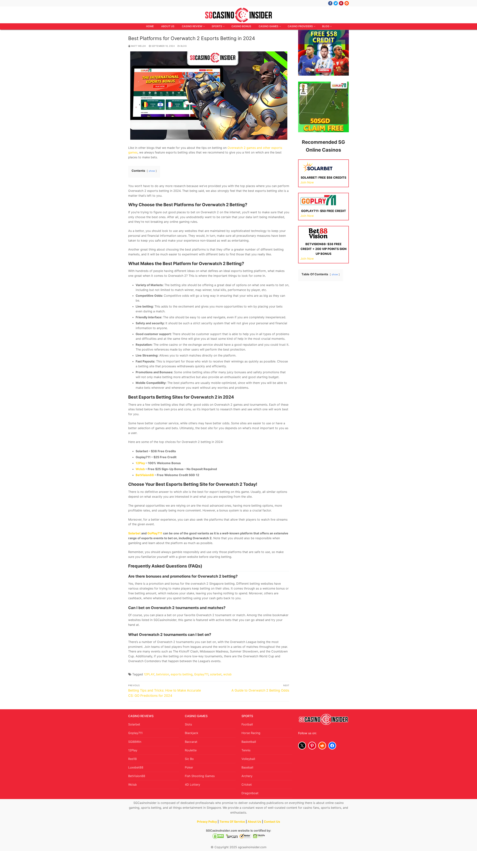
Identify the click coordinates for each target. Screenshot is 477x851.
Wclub (132, 784)
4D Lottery (192, 784)
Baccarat (191, 742)
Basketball (248, 742)
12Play (132, 750)
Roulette (191, 750)
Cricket (246, 784)
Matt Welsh (138, 46)
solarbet (216, 674)
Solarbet (134, 724)
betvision (162, 674)
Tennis (245, 750)
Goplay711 (201, 674)
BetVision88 (136, 776)
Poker (189, 767)
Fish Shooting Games (200, 776)
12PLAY (149, 674)
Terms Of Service (232, 821)
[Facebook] (330, 3)
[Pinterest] (341, 3)
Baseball (247, 767)
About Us (254, 821)
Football (247, 724)
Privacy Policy (207, 821)
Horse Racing (250, 733)
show (152, 170)
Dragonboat (249, 793)
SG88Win (134, 742)
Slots (188, 724)
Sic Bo (189, 759)
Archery (246, 776)
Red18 (132, 759)
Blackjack (191, 733)
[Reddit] (347, 3)
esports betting (181, 674)
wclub (227, 674)
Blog (183, 46)
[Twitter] (336, 3)
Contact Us (272, 821)
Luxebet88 (135, 767)
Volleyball (248, 759)
